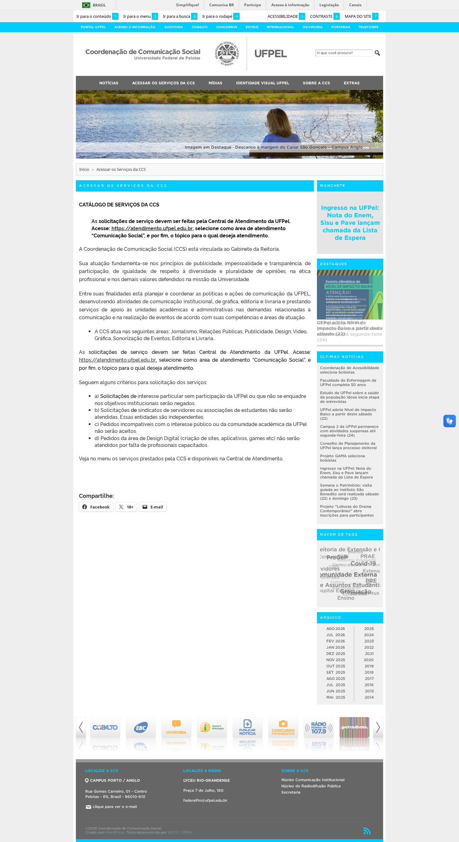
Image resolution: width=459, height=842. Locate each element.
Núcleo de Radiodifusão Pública (311, 786)
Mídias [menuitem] (215, 83)
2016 (369, 685)
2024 (369, 635)
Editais (252, 27)
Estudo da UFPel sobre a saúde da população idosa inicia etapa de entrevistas (349, 397)
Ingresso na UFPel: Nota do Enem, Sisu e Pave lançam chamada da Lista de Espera (350, 222)
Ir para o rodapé (220, 16)
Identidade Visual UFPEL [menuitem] (262, 83)
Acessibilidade (285, 16)
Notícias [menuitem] (108, 83)
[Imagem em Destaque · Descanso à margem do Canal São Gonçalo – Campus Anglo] (229, 157)
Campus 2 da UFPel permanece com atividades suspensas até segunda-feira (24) (349, 331)
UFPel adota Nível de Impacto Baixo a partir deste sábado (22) (348, 414)
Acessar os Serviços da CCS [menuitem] (163, 83)
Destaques (333, 264)
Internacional (280, 27)
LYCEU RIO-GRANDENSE (206, 780)
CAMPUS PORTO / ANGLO (115, 780)
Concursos (226, 27)
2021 (369, 653)
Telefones (368, 27)
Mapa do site (361, 16)
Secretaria (290, 792)
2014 (369, 697)
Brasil (99, 5)
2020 (369, 660)
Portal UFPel (93, 27)
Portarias (340, 27)
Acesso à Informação (134, 27)
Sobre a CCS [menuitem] (316, 83)
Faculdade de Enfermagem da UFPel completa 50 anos (348, 382)
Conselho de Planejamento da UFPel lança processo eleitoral (348, 445)
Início (84, 169)
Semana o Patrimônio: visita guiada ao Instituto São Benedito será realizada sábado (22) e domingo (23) (349, 491)
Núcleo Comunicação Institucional (312, 780)
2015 (369, 691)
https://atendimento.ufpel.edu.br (152, 228)
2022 (369, 647)
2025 (369, 629)
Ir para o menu (139, 16)
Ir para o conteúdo (96, 16)
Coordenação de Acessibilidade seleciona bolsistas (349, 370)
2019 (369, 666)
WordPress (115, 832)
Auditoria (173, 27)
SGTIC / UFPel (180, 832)
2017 (369, 678)
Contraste (324, 16)
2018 (369, 672)
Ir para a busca (179, 16)
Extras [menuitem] (352, 83)
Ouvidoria (313, 27)
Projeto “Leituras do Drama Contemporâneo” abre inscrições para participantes (347, 510)
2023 (369, 641)
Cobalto (200, 27)
